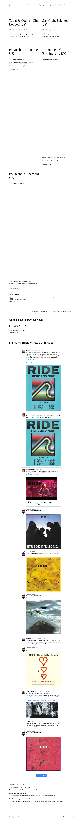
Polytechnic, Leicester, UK (24, 51)
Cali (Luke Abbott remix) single (17, 325)
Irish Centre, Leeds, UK (20, 793)
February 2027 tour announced (17, 299)
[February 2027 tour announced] (11, 298)
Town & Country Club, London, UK (24, 22)
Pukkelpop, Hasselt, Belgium (17, 330)
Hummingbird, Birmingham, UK (54, 51)
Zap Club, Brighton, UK (55, 22)
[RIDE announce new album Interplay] (41, 303)
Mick (10, 793)
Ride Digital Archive (14, 817)
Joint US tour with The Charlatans (62, 311)
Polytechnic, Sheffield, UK (24, 176)
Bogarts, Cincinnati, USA (24, 799)
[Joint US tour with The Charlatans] (63, 303)
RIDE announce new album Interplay (41, 311)
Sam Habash (12, 799)
